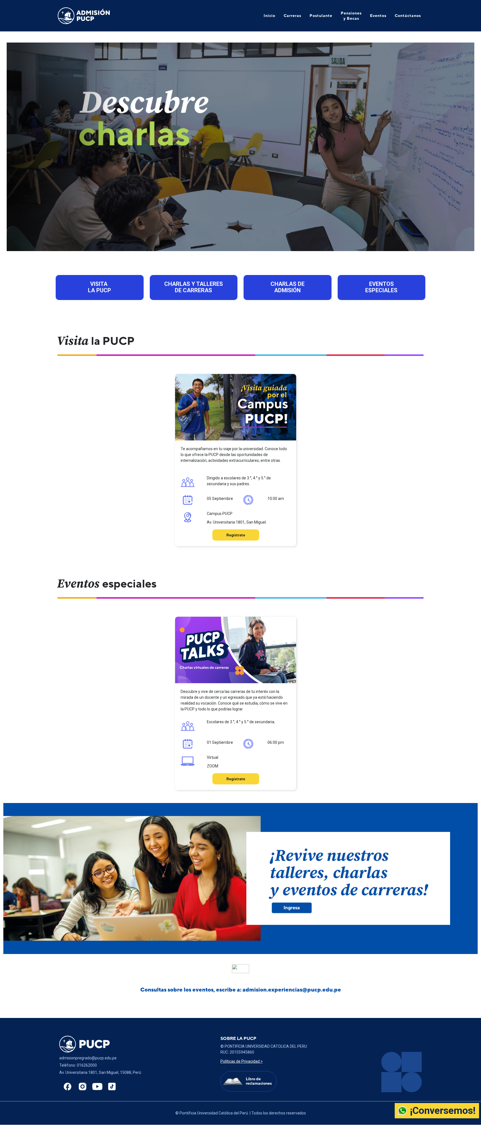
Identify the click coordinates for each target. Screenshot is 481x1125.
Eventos (378, 15)
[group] (240, 147)
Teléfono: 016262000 (78, 1065)
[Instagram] (81, 1086)
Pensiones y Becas (351, 16)
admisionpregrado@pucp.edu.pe (88, 1058)
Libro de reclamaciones (259, 1081)
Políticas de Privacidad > (241, 1061)
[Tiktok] (110, 1086)
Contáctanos (408, 15)
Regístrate (235, 535)
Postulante (321, 15)
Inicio (269, 15)
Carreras (292, 15)
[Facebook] (66, 1086)
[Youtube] (96, 1086)
